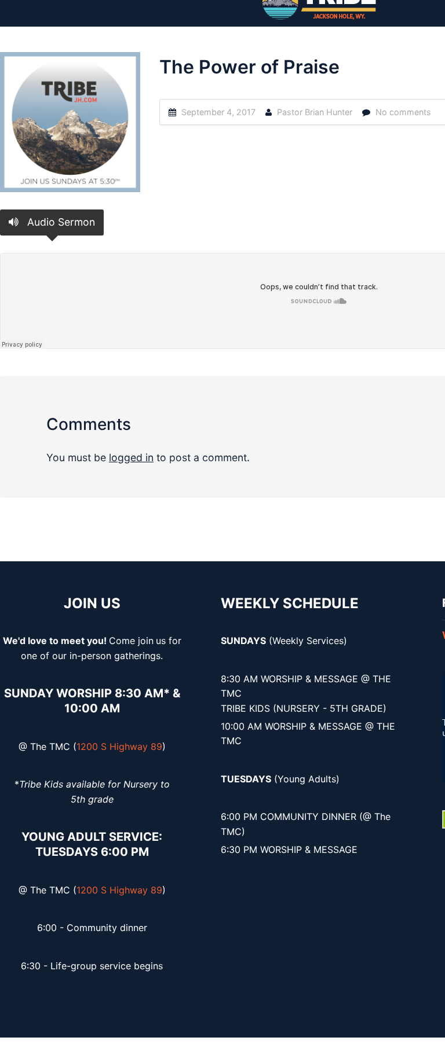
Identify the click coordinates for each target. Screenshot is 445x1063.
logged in (131, 457)
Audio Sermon (59, 222)
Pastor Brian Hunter (314, 112)
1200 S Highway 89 (119, 746)
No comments (403, 112)
